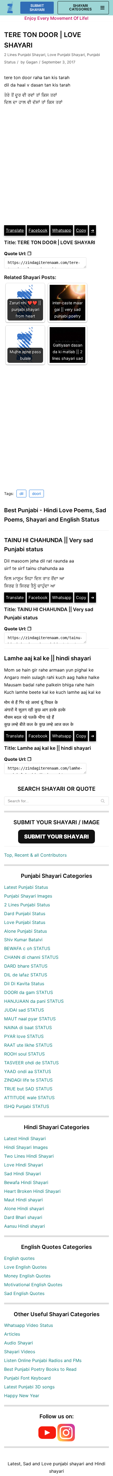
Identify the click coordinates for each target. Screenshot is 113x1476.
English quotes (19, 1258)
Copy (81, 230)
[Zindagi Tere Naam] (10, 8)
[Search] (103, 801)
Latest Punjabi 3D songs (29, 1386)
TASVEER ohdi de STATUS (31, 1062)
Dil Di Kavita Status (24, 983)
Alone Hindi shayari (24, 1208)
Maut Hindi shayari (23, 1199)
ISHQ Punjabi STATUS (26, 1106)
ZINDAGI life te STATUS (28, 1080)
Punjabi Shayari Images (28, 896)
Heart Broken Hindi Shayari (32, 1191)
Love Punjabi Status (24, 922)
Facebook (38, 230)
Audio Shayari (18, 1343)
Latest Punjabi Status (26, 887)
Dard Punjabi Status (24, 913)
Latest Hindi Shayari (25, 1138)
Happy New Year (21, 1395)
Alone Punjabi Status (25, 931)
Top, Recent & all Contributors (35, 855)
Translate (15, 230)
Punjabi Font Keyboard (27, 1378)
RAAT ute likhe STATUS (28, 1045)
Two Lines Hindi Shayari (29, 1156)
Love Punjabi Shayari (66, 54)
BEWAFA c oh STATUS (27, 948)
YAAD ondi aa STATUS (27, 1071)
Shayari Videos (19, 1351)
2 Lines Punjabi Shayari (24, 54)
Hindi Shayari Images (26, 1147)
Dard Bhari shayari (23, 1217)
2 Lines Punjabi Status (27, 904)
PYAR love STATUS (24, 1036)
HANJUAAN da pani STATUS (34, 1001)
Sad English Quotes (24, 1293)
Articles (12, 1334)
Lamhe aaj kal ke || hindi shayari (47, 658)
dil (21, 493)
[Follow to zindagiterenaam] (66, 1439)
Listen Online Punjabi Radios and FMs (42, 1360)
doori (36, 493)
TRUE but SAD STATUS (28, 1088)
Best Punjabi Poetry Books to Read (40, 1369)
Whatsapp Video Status (28, 1325)
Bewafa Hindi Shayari (26, 1182)
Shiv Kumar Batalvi (23, 939)
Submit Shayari (37, 8)
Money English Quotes (27, 1276)
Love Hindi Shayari (23, 1165)
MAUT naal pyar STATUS (30, 1018)
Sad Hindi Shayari (22, 1173)
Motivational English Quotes (33, 1284)
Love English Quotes (25, 1267)
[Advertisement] (56, 165)
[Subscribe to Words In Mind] (47, 1439)
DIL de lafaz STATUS (25, 974)
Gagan (32, 62)
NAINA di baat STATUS (28, 1027)
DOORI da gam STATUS (28, 992)
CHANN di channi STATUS (31, 957)
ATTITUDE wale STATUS (29, 1097)
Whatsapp (61, 230)
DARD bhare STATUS (25, 966)
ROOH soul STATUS (24, 1054)
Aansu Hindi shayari (24, 1226)
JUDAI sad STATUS (24, 1010)
